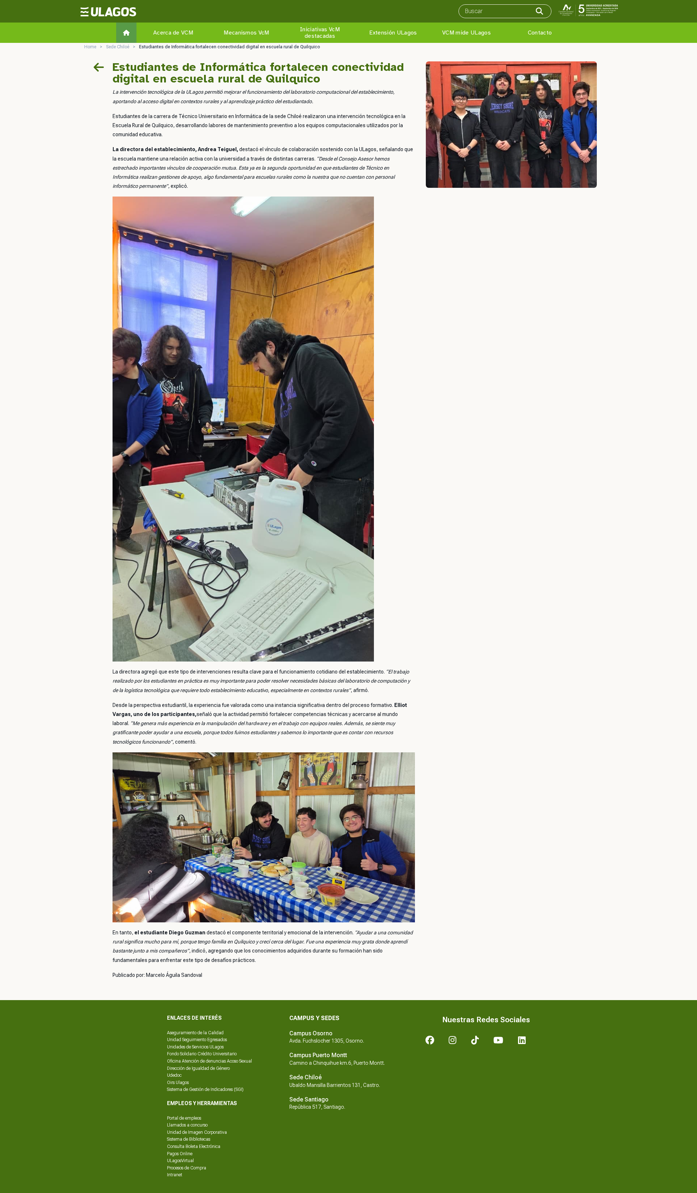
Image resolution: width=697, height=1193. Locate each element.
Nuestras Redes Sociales (486, 1019)
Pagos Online (179, 1153)
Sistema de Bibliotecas (188, 1139)
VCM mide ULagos (466, 32)
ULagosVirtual (180, 1160)
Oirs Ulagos (178, 1082)
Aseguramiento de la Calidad (195, 1032)
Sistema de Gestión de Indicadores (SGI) (205, 1089)
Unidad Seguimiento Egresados (197, 1039)
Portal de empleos (184, 1118)
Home (90, 46)
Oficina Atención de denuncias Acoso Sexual (209, 1061)
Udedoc (174, 1075)
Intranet (174, 1174)
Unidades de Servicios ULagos (195, 1047)
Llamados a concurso (187, 1125)
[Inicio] (126, 33)
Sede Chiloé (117, 46)
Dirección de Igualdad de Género (198, 1068)
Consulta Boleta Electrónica (193, 1146)
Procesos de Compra (186, 1167)
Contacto (540, 32)
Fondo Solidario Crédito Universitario (202, 1053)
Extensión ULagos (393, 32)
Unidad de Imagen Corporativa (197, 1132)
